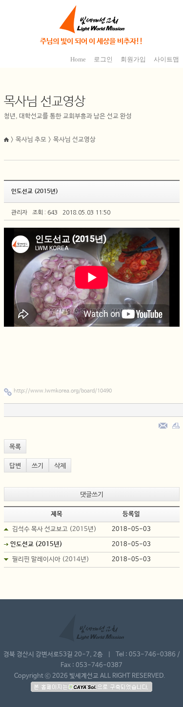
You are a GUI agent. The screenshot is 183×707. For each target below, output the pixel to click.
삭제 (60, 466)
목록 (15, 447)
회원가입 (133, 59)
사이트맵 (166, 59)
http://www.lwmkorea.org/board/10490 (63, 391)
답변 (15, 466)
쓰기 (37, 466)
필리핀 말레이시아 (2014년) (50, 559)
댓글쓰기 (91, 494)
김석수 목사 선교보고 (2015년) (54, 529)
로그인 (103, 59)
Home (78, 59)
